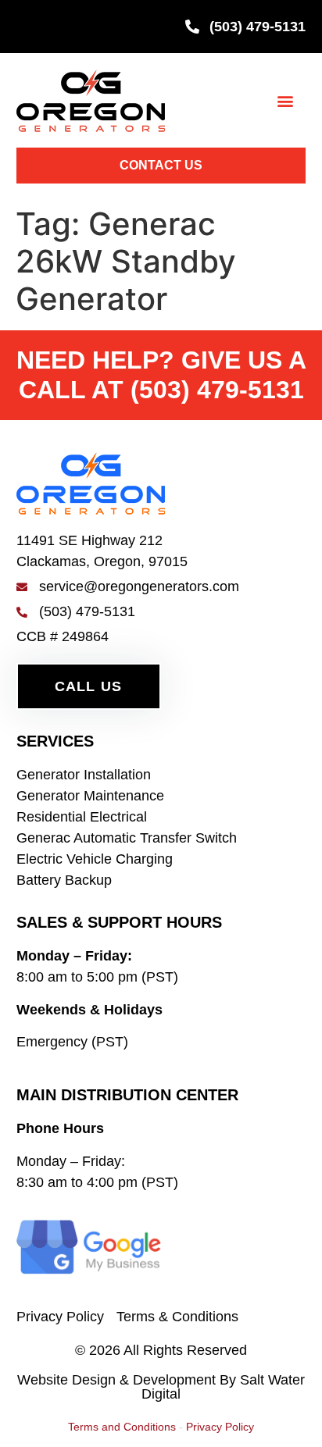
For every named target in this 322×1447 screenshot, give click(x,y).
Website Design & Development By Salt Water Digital (161, 1387)
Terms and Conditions (122, 1426)
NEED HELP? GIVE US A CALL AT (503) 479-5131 (161, 374)
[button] (286, 100)
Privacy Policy (220, 1426)
